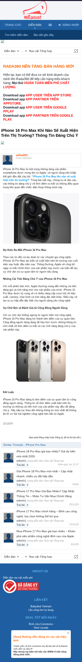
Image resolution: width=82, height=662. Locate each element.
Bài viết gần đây (44, 34)
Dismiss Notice (68, 632)
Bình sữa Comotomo (41, 624)
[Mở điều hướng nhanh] (76, 51)
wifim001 (22, 155)
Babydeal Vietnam (41, 606)
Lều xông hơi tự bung (40, 609)
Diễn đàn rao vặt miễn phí (18, 577)
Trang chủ (13, 24)
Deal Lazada (41, 627)
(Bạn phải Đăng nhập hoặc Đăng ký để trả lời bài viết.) (55, 437)
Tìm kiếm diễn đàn (16, 34)
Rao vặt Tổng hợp (54, 461)
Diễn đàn (34, 24)
